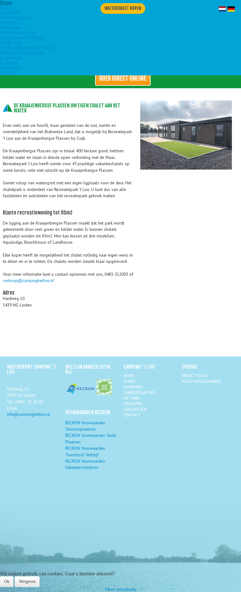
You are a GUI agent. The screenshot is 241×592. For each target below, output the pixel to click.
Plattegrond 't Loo (17, 32)
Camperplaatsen (16, 17)
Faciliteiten (11, 27)
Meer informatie (121, 589)
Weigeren (27, 581)
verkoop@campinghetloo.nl (28, 280)
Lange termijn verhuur (22, 37)
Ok (6, 581)
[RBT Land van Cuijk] (104, 393)
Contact (7, 72)
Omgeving (10, 42)
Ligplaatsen (11, 57)
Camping (9, 62)
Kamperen (10, 12)
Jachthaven (11, 67)
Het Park (9, 22)
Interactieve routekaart (22, 52)
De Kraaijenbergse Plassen (26, 47)
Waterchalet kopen (122, 8)
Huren (6, 7)
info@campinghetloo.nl (28, 414)
